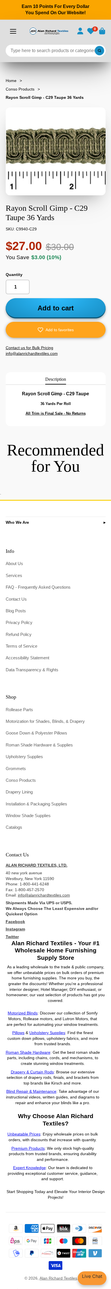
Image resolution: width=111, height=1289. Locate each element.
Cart (102, 31)
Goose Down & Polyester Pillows (36, 733)
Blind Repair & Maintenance (31, 1091)
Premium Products (28, 1148)
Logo (48, 31)
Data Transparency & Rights (32, 669)
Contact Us (16, 599)
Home (11, 80)
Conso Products (20, 89)
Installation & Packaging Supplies (36, 803)
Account (80, 31)
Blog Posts (16, 610)
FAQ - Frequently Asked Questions (38, 587)
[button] (56, 330)
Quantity (14, 274)
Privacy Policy (19, 622)
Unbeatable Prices (23, 1134)
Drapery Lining (19, 791)
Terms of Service (21, 646)
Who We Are (17, 522)
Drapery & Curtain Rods (32, 1072)
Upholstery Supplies (24, 756)
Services (14, 575)
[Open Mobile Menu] (13, 31)
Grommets (16, 768)
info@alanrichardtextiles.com (44, 895)
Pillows (18, 1032)
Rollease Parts (19, 709)
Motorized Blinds (23, 1013)
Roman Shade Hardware (28, 1052)
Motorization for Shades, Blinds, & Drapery (45, 721)
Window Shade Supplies (28, 815)
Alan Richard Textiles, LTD (63, 1278)
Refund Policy (19, 634)
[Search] (99, 51)
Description (55, 379)
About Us (14, 563)
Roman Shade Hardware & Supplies (39, 744)
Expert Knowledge (29, 1167)
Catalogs (14, 827)
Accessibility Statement (27, 657)
